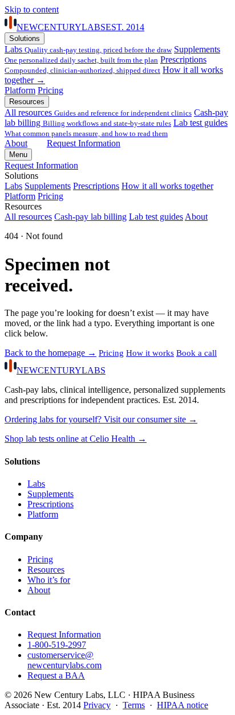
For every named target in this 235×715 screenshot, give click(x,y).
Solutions (24, 38)
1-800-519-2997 (56, 645)
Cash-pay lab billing (116, 118)
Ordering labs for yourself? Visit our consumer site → (101, 419)
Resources (26, 101)
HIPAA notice (182, 705)
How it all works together (167, 186)
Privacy (97, 705)
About (16, 143)
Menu (18, 154)
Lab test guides (116, 128)
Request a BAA (56, 675)
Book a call (196, 353)
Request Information (83, 143)
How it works (150, 353)
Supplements (112, 54)
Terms (134, 705)
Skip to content (32, 9)
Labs (88, 49)
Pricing (50, 90)
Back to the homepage (50, 353)
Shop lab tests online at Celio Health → (76, 438)
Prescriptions (105, 65)
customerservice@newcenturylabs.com (64, 660)
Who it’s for (48, 580)
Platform (20, 90)
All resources (98, 112)
